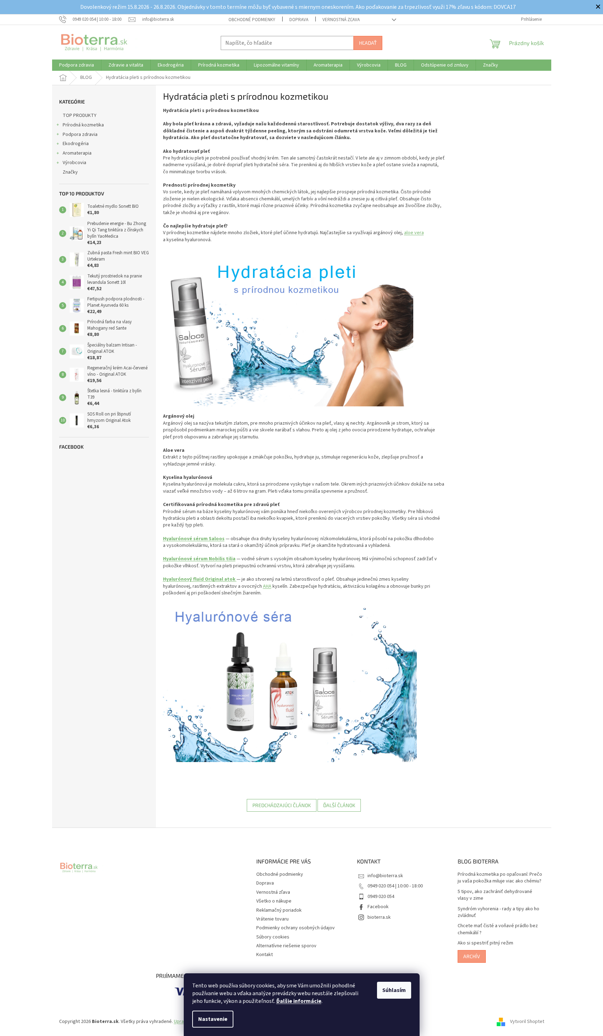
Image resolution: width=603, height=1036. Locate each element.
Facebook (378, 906)
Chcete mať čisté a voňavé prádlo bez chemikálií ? (498, 929)
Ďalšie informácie (298, 1001)
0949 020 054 (381, 896)
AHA (267, 586)
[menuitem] (76, 65)
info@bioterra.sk (385, 875)
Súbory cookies (272, 937)
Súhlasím (394, 990)
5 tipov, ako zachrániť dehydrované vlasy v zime (495, 895)
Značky (70, 172)
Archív (471, 956)
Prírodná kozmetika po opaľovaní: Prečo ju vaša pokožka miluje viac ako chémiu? (500, 878)
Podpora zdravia (80, 134)
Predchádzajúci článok (281, 805)
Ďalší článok (339, 805)
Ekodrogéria (76, 143)
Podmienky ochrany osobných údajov (295, 927)
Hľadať (368, 43)
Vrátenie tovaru (272, 919)
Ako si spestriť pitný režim (485, 943)
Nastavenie (212, 1019)
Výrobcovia (74, 162)
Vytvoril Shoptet (527, 1021)
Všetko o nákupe (273, 901)
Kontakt (264, 954)
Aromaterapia (77, 153)
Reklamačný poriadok (279, 910)
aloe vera (414, 232)
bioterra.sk (379, 917)
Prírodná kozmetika (83, 125)
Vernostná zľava (341, 20)
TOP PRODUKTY (79, 115)
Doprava (298, 20)
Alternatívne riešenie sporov (286, 945)
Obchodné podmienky (251, 20)
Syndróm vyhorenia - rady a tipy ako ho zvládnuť (498, 912)
